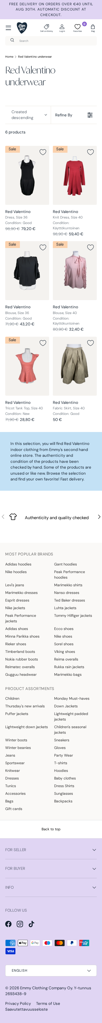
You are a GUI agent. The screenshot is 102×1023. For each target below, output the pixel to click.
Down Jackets (66, 706)
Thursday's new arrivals (25, 706)
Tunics (10, 785)
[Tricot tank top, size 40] (27, 366)
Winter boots (16, 740)
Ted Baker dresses (69, 600)
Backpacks (63, 801)
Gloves (60, 747)
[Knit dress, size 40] (75, 175)
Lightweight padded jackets (71, 716)
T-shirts (60, 763)
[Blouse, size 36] (27, 270)
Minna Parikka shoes (22, 636)
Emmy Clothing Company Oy (46, 988)
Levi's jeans (14, 585)
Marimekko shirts (68, 585)
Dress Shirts (64, 785)
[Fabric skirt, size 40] (75, 366)
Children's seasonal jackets (70, 729)
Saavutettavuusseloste (26, 1009)
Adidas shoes (16, 628)
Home (9, 56)
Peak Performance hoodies (69, 574)
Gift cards (13, 808)
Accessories (15, 793)
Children (12, 698)
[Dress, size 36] (27, 175)
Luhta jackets (65, 607)
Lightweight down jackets (26, 726)
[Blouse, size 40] (75, 270)
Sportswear (15, 763)
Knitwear (12, 770)
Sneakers (61, 740)
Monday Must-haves (71, 698)
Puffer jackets (16, 713)
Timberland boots (20, 651)
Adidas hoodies (18, 564)
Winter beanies (18, 747)
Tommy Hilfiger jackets (73, 615)
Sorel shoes (63, 644)
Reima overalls (66, 659)
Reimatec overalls (20, 666)
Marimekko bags (68, 674)
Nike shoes (63, 636)
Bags (9, 801)
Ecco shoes (63, 628)
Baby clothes (65, 778)
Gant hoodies (65, 564)
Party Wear (63, 755)
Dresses (12, 778)
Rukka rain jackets (69, 666)
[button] (92, 27)
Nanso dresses (66, 592)
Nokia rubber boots (21, 659)
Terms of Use (48, 1003)
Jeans (10, 755)
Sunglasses (63, 793)
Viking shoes (64, 651)
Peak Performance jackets (20, 618)
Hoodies (61, 770)
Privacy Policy (18, 1003)
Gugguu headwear (21, 674)
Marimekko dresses (21, 592)
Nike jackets (15, 607)
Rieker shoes (15, 644)
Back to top (51, 829)
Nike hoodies (16, 571)
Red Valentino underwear (35, 56)
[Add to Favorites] (43, 152)
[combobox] (51, 41)
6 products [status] (15, 132)
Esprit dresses (17, 600)
